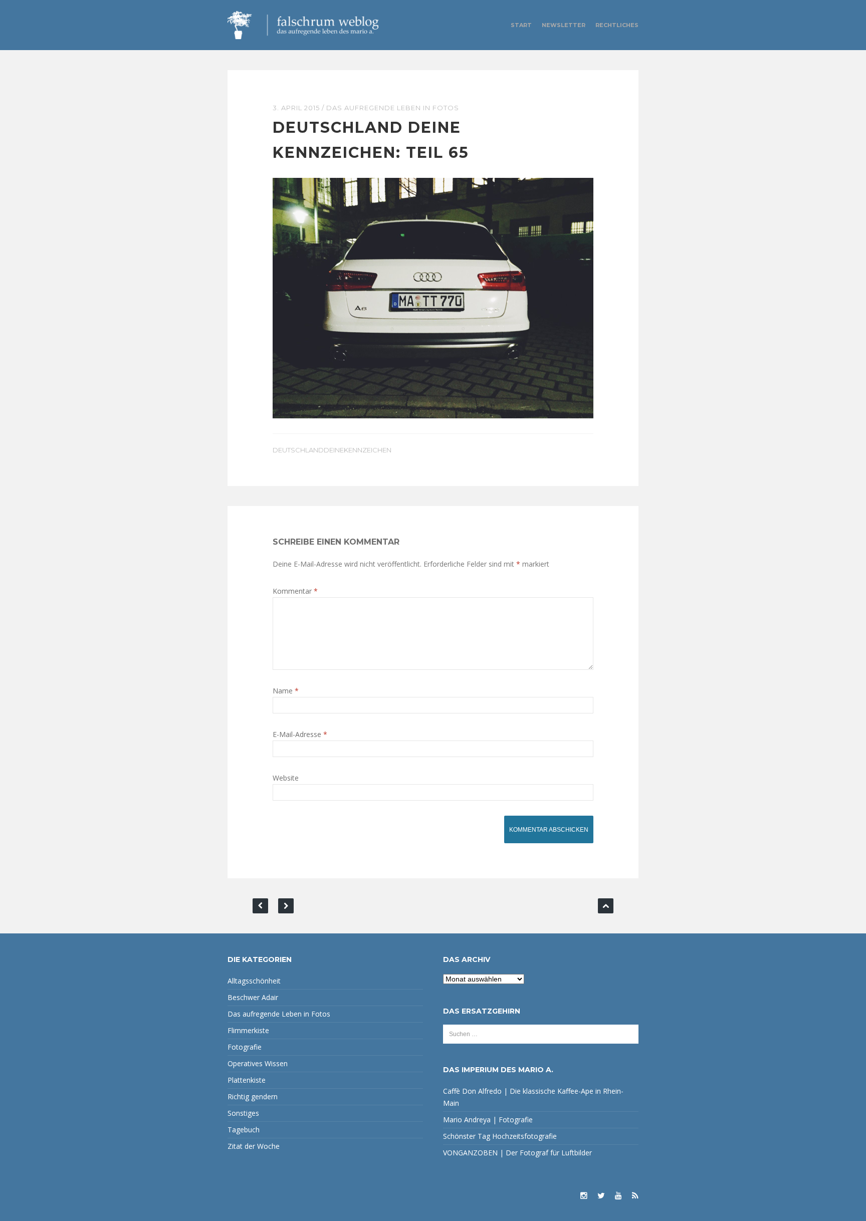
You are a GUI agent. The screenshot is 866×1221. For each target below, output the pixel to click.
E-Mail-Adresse (300, 734)
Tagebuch (244, 1129)
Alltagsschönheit (254, 981)
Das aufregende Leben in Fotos (392, 108)
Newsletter (563, 25)
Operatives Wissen (258, 1063)
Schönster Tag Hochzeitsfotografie (500, 1136)
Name (286, 690)
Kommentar (295, 591)
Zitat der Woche (254, 1146)
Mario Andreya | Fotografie (488, 1119)
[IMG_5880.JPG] (433, 297)
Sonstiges (243, 1113)
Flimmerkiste (248, 1030)
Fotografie (245, 1047)
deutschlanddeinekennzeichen (332, 450)
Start (521, 25)
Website (286, 778)
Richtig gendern (253, 1096)
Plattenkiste (247, 1080)
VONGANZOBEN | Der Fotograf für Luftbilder (517, 1152)
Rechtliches (616, 25)
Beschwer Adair (253, 997)
